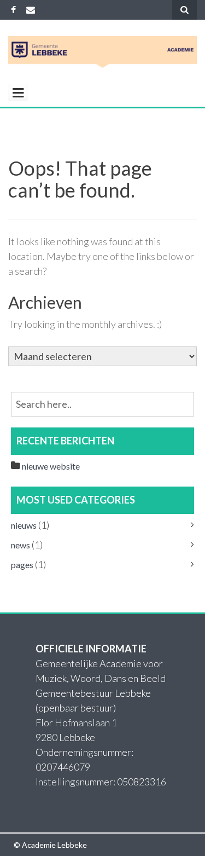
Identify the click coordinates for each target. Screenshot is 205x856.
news (20, 545)
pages (22, 564)
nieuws (24, 525)
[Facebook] (13, 9)
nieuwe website (51, 466)
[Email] (30, 9)
